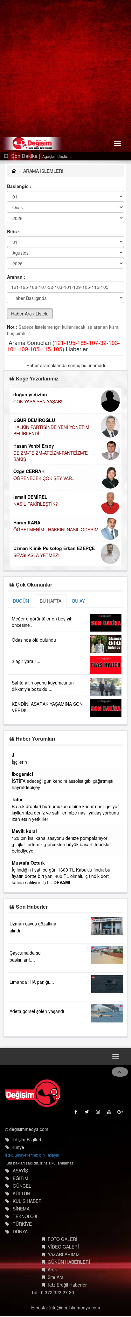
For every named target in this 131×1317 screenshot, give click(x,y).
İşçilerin (58, 762)
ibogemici (61, 774)
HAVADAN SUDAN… (85, 446)
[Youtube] (109, 1118)
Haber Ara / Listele (30, 313)
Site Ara (56, 1282)
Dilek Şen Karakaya (86, 394)
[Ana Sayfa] (32, 1098)
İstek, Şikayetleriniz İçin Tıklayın (32, 1159)
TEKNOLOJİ (25, 1221)
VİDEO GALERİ (63, 1251)
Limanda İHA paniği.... (32, 987)
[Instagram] (98, 1118)
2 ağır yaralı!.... (27, 661)
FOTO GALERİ (62, 1244)
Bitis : (13, 231)
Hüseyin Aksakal (83, 439)
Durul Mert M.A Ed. (85, 477)
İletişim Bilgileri (26, 1144)
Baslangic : (19, 186)
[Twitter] (87, 1118)
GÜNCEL (22, 1190)
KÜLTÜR (21, 1198)
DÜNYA (20, 1236)
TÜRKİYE (22, 1228)
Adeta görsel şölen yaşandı (37, 1016)
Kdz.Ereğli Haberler (67, 1289)
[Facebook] (76, 1118)
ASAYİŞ (20, 1175)
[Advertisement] (65, 68)
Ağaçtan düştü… (56, 156)
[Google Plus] (120, 1118)
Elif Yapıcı (75, 458)
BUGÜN (21, 601)
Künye (17, 1152)
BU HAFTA (50, 601)
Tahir (55, 799)
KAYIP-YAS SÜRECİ (85, 401)
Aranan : (16, 277)
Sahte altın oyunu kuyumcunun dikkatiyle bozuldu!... (43, 685)
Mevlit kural (62, 831)
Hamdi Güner (79, 413)
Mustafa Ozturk (66, 863)
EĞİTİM (20, 1183)
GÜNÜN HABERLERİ (69, 1266)
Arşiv (53, 1274)
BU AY (78, 601)
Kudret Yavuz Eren (85, 502)
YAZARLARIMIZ (64, 1259)
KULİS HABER (27, 1206)
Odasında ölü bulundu (34, 640)
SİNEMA (21, 1213)
